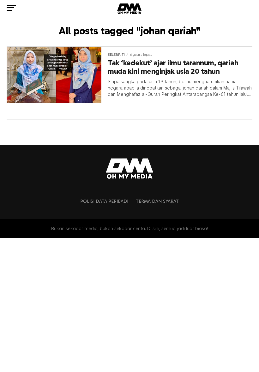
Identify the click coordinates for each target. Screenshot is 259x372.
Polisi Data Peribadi (104, 201)
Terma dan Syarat (157, 201)
